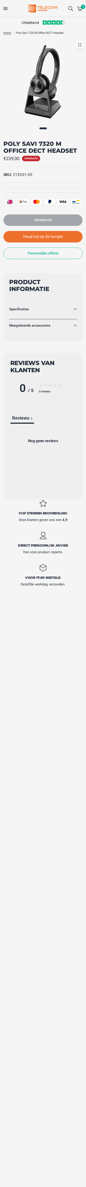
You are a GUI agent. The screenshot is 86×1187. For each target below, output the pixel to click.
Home (7, 33)
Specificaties (19, 309)
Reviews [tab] (22, 418)
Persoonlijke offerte (43, 253)
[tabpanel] (43, 460)
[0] (79, 8)
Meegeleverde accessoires (29, 325)
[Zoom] (79, 44)
